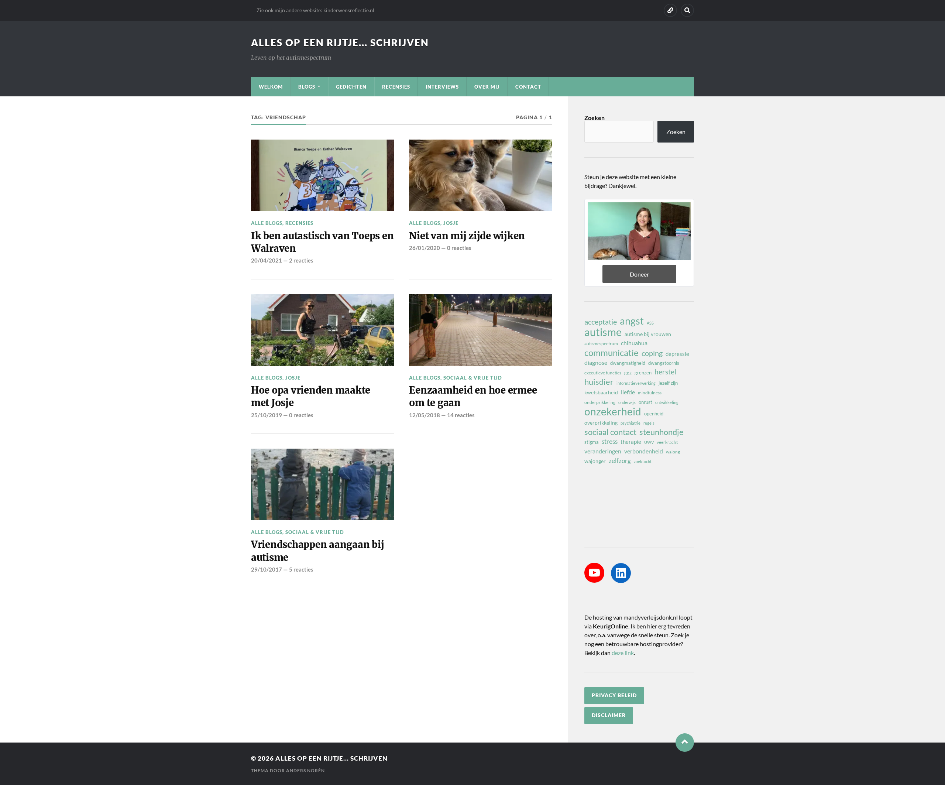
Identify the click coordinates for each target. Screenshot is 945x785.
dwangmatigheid (627, 363)
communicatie (611, 352)
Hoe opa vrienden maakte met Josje (310, 396)
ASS (650, 322)
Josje (450, 223)
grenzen (643, 373)
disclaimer (609, 715)
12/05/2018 (424, 415)
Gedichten (351, 87)
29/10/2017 (266, 569)
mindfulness (650, 392)
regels (648, 423)
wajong (673, 452)
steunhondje (661, 432)
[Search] (687, 10)
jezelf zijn (668, 383)
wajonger (595, 461)
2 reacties (301, 260)
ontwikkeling (666, 402)
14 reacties (461, 415)
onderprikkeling (599, 402)
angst (632, 320)
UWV (649, 442)
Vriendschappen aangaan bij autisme (317, 551)
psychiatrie (630, 423)
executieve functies (602, 373)
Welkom (271, 87)
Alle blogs (266, 223)
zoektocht (643, 461)
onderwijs (627, 402)
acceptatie (600, 321)
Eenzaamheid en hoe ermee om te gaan (473, 396)
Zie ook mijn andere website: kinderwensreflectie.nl (315, 10)
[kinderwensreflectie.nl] (670, 10)
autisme (603, 332)
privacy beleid (614, 695)
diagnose (595, 362)
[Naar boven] (685, 742)
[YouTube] (594, 573)
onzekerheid (612, 411)
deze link (623, 652)
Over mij (487, 87)
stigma (591, 442)
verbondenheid (643, 451)
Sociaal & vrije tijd (472, 378)
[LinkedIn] (621, 573)
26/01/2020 (424, 247)
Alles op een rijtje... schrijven (340, 42)
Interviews (442, 87)
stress (610, 441)
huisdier (599, 381)
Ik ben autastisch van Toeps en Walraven (322, 242)
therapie (631, 441)
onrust (645, 402)
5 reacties (301, 569)
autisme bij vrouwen (648, 334)
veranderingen (602, 451)
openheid (653, 414)
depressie (677, 353)
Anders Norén (305, 770)
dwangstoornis (663, 363)
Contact (528, 87)
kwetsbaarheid (601, 392)
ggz (628, 373)
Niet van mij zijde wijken (467, 236)
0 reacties (459, 247)
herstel (665, 371)
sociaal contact (610, 432)
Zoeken (594, 117)
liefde (628, 391)
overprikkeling (601, 422)
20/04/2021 (266, 260)
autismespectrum (601, 343)
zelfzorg (620, 461)
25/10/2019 (266, 415)
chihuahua (634, 342)
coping (652, 353)
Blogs (306, 87)
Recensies (396, 87)
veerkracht (667, 442)
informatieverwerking (636, 383)
